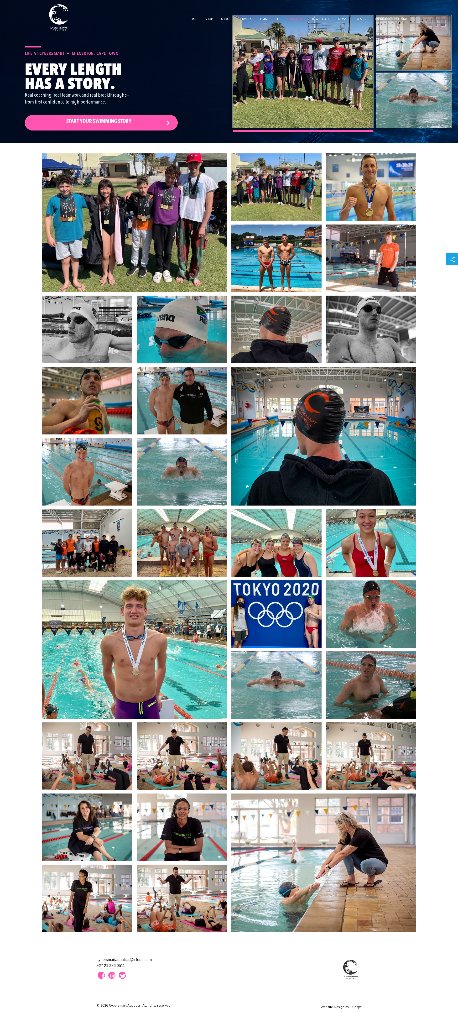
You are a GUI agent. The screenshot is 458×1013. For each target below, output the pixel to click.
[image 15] (87, 543)
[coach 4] (371, 756)
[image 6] (87, 329)
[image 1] (134, 222)
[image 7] (182, 329)
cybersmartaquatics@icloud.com (124, 960)
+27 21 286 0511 (111, 966)
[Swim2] (371, 685)
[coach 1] (87, 756)
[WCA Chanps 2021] (276, 543)
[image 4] (276, 258)
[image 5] (371, 258)
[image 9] (371, 329)
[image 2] (276, 187)
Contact (403, 19)
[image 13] (87, 472)
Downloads (320, 19)
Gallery (296, 19)
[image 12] (182, 400)
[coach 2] (182, 756)
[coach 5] (182, 898)
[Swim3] (371, 614)
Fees (279, 19)
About (226, 19)
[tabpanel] (229, 71)
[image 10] (323, 436)
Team (264, 19)
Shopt (356, 1007)
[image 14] (182, 472)
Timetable (380, 19)
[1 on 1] (323, 863)
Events (360, 19)
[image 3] (371, 187)
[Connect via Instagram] (111, 975)
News (342, 19)
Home (192, 19)
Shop (209, 19)
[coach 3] (276, 756)
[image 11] (87, 400)
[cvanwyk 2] (87, 898)
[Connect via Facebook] (101, 975)
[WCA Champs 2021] (182, 543)
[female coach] (87, 827)
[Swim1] (276, 685)
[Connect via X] (122, 975)
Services (245, 19)
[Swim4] (276, 614)
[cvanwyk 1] (182, 827)
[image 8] (276, 329)
